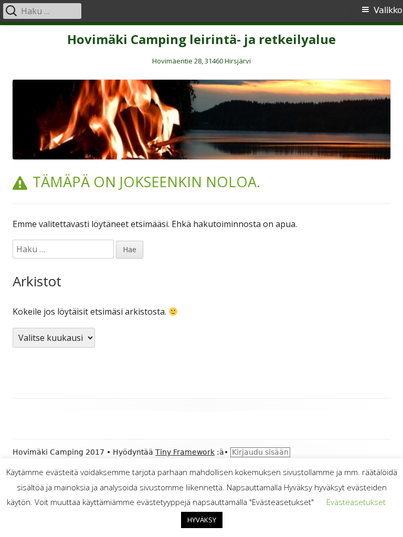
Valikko (388, 10)
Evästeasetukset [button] (356, 502)
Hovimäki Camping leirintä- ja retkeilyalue (201, 39)
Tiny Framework (185, 452)
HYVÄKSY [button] (201, 519)
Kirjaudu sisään (260, 452)
